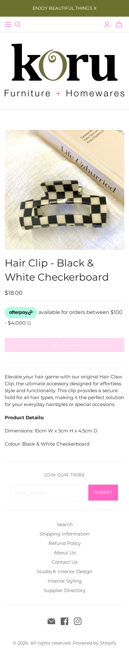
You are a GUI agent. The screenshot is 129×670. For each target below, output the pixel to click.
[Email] (51, 621)
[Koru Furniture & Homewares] (64, 69)
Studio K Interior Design (64, 571)
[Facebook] (64, 621)
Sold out (64, 344)
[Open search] (18, 24)
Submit (103, 492)
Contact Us (64, 562)
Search (65, 524)
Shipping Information (64, 534)
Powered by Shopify (94, 643)
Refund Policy (65, 543)
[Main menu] (8, 24)
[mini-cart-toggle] (119, 24)
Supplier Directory (64, 590)
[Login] (107, 24)
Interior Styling (65, 581)
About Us (64, 553)
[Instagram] (77, 621)
